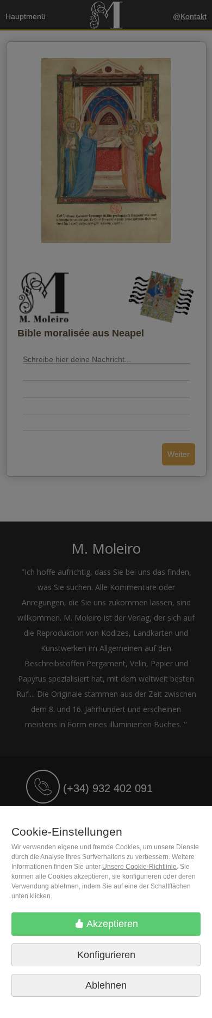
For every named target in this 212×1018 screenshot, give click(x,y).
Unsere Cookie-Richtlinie (139, 866)
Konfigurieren (106, 954)
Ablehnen (106, 985)
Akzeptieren (111, 923)
